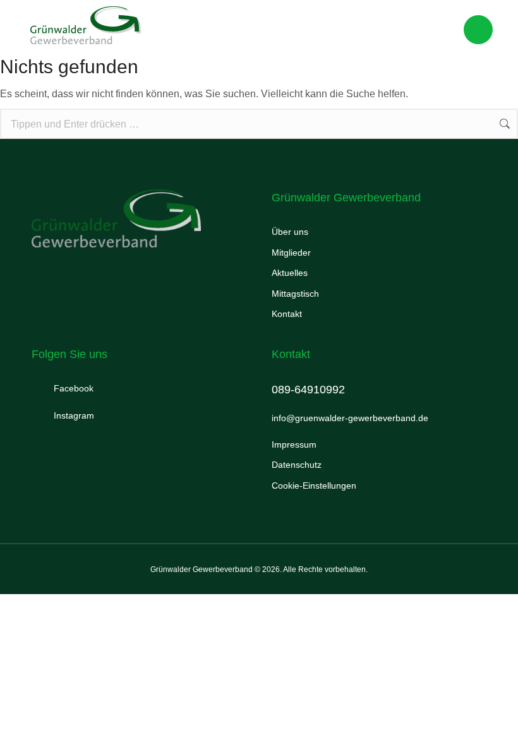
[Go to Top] (491, 718)
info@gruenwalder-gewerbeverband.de (350, 418)
